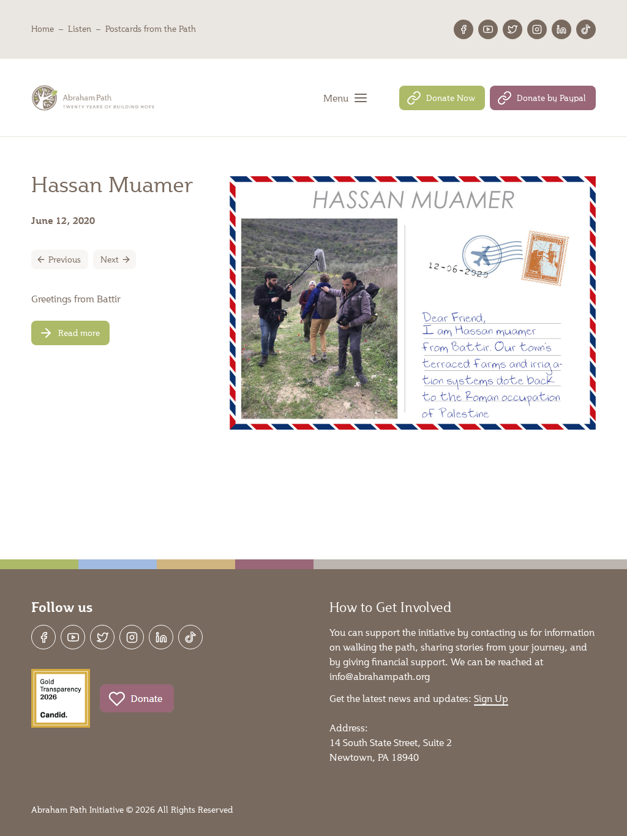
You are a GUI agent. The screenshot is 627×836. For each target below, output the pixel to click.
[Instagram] (537, 29)
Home (42, 28)
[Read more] (70, 333)
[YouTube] (488, 29)
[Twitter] (512, 29)
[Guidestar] (60, 698)
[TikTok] (586, 29)
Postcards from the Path (150, 28)
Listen (79, 28)
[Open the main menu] (345, 98)
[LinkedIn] (561, 29)
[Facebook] (463, 29)
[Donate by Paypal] (543, 98)
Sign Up (491, 698)
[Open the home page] (94, 98)
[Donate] (137, 698)
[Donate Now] (442, 98)
